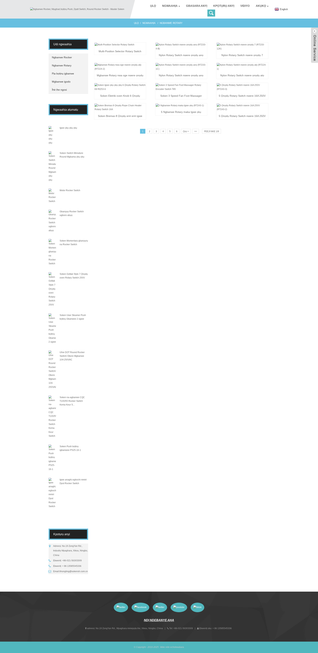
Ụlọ (153, 5)
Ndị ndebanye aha (159, 620)
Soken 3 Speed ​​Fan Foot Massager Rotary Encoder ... (181, 96)
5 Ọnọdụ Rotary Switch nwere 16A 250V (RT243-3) (242, 96)
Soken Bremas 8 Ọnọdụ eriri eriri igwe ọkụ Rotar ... (120, 116)
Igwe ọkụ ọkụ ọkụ (68, 128)
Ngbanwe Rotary (171, 23)
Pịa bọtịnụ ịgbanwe (63, 73)
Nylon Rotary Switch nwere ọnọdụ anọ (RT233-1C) (181, 76)
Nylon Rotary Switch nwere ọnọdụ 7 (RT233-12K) (242, 55)
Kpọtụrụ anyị (223, 5)
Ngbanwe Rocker (62, 57)
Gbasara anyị (196, 5)
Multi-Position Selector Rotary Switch (120, 51)
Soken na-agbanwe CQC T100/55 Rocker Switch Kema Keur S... (72, 401)
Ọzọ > (186, 131)
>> (195, 131)
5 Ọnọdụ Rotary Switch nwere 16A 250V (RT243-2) (242, 116)
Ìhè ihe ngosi (59, 89)
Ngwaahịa (170, 5)
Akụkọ (261, 5)
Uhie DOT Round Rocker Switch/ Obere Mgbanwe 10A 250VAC (72, 356)
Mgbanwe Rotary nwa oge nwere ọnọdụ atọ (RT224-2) (120, 76)
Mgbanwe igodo (61, 81)
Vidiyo (245, 5)
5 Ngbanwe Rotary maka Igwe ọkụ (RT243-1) (181, 112)
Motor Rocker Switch (70, 190)
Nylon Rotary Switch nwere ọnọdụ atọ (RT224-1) (242, 76)
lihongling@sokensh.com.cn (73, 571)
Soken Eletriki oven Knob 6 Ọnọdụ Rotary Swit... (120, 96)
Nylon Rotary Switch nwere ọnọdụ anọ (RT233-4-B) (181, 55)
